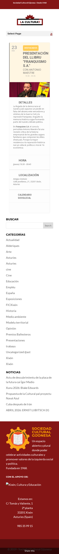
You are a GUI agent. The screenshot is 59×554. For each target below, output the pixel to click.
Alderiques (12, 245)
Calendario (25, 195)
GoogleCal (24, 198)
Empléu (10, 287)
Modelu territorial (17, 322)
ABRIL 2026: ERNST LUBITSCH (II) (27, 410)
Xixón (9, 358)
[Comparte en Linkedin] (28, 208)
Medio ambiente (16, 316)
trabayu (11, 346)
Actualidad (12, 240)
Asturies (11, 257)
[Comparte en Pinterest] (34, 208)
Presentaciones (15, 340)
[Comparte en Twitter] (21, 208)
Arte (8, 251)
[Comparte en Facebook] (15, 208)
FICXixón (11, 305)
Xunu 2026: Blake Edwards (22, 387)
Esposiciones (14, 299)
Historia (11, 310)
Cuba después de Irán (19, 404)
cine (8, 269)
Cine (9, 275)
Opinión (11, 328)
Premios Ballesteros (18, 334)
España (10, 293)
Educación (12, 281)
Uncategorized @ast (18, 352)
